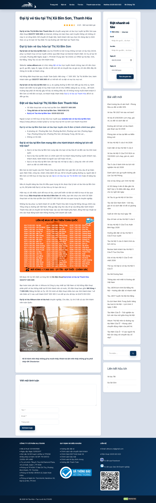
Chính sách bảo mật (68, 457)
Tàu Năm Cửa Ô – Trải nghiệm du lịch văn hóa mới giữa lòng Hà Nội (121, 313)
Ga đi (112, 36)
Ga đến (112, 46)
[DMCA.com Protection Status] (130, 500)
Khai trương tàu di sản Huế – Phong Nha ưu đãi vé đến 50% (121, 105)
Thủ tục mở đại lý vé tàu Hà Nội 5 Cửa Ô (121, 267)
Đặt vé (63, 5)
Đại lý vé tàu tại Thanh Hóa (75, 94)
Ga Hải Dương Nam (115, 274)
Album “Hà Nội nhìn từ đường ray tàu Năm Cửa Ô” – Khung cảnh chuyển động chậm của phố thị (120, 323)
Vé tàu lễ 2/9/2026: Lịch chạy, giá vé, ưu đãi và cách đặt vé (120, 119)
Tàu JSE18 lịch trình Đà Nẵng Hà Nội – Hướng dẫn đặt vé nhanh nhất (121, 289)
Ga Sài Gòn (111, 383)
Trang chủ (54, 5)
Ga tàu (71, 5)
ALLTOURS (48, 499)
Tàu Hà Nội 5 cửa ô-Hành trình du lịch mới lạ (121, 242)
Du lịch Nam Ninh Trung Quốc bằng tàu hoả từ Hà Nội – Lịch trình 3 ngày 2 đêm (121, 304)
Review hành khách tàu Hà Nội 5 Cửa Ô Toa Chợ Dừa (120, 250)
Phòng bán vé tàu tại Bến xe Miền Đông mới (120, 135)
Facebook (116, 461)
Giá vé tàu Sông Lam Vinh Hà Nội (120, 181)
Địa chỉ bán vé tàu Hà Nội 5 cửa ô (121, 219)
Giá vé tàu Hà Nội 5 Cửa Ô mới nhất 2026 (119, 258)
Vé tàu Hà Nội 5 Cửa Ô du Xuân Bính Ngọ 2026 (120, 226)
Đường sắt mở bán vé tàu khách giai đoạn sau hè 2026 (120, 127)
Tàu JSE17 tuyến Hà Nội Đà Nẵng (120, 296)
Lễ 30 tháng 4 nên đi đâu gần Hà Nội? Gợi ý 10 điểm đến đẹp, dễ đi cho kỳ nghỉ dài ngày (121, 189)
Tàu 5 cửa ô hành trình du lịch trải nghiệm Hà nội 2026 (120, 165)
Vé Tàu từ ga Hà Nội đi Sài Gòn (120, 197)
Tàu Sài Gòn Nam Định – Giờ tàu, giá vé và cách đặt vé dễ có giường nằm (121, 206)
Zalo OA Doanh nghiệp (121, 467)
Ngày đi (112, 56)
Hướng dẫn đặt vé (67, 449)
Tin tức (80, 5)
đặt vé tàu (57, 65)
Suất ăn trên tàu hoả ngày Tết (119, 214)
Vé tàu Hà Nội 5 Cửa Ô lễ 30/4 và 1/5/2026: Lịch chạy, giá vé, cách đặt (120, 156)
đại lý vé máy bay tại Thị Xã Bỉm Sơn (67, 176)
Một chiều (115, 32)
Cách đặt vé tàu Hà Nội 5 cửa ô (120, 148)
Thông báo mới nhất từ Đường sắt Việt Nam (121, 280)
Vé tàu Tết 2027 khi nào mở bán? (120, 112)
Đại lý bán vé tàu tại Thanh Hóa (76, 277)
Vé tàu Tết (111, 377)
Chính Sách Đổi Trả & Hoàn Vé (72, 454)
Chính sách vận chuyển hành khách (74, 451)
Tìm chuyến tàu (125, 77)
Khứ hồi (125, 32)
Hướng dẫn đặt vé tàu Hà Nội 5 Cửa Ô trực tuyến (120, 234)
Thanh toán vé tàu (93, 5)
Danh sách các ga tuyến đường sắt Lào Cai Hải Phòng (121, 174)
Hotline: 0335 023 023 (112, 5)
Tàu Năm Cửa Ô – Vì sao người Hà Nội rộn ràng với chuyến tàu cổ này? (121, 335)
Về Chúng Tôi (129, 5)
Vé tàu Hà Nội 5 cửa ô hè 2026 (119, 142)
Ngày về (113, 66)
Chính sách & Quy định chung (72, 459)
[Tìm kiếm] (133, 353)
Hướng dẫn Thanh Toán (70, 462)
